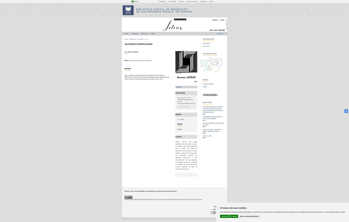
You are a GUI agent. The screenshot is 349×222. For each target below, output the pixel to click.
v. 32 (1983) (140, 39)
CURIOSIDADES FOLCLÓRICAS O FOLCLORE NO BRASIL (212, 117)
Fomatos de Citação (184, 106)
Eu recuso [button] (234, 216)
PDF (179, 87)
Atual (127, 33)
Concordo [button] (224, 216)
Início (126, 39)
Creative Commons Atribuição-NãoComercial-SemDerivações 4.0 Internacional (178, 199)
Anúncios (144, 33)
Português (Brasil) (208, 84)
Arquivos (134, 33)
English (205, 87)
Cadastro (215, 20)
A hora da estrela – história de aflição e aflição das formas (212, 130)
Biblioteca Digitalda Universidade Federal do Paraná (164, 10)
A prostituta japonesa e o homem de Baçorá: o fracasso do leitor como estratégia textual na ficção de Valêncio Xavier (213, 109)
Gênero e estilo (207, 136)
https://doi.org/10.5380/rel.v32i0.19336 (140, 60)
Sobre (152, 33)
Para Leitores (206, 43)
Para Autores (206, 46)
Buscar (220, 33)
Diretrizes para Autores (181, 169)
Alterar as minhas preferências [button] (249, 216)
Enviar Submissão (210, 95)
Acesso (222, 20)
